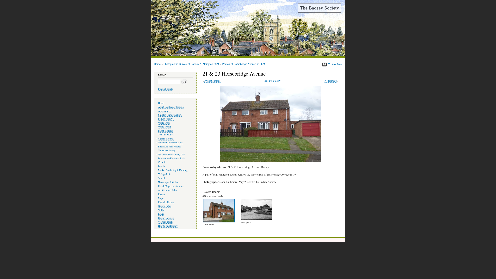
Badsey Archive (166, 218)
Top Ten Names (166, 134)
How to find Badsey (167, 225)
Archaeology (164, 111)
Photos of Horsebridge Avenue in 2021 (243, 64)
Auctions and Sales (167, 190)
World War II (164, 126)
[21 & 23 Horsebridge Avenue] (271, 161)
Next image (331, 80)
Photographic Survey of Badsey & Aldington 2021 (191, 64)
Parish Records (165, 130)
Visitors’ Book (165, 221)
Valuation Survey (166, 150)
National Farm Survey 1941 (171, 154)
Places (161, 194)
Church (161, 162)
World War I (164, 122)
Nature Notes (164, 206)
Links (161, 213)
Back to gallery (272, 80)
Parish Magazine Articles (170, 186)
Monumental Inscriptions (170, 142)
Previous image (212, 80)
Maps (161, 198)
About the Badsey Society (171, 106)
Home (157, 64)
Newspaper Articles (168, 182)
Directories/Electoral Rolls (171, 158)
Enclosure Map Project (169, 146)
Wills (161, 210)
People (161, 166)
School (161, 178)
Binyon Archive (166, 118)
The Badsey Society (319, 8)
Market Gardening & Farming (173, 170)
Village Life (164, 174)
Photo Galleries (166, 202)
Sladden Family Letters (170, 114)
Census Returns (166, 138)
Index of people (165, 88)
